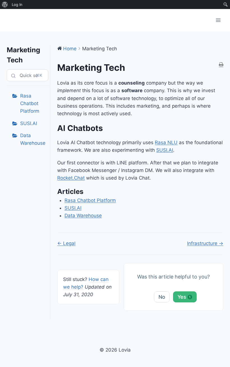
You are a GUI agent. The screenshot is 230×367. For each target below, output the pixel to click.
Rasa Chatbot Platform (29, 103)
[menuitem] (5, 4)
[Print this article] (221, 65)
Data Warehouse (32, 139)
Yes (184, 297)
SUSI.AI (28, 123)
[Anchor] (107, 128)
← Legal (66, 243)
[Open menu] (218, 20)
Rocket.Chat (71, 178)
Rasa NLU (166, 142)
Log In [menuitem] (17, 4)
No (161, 297)
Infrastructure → (205, 243)
